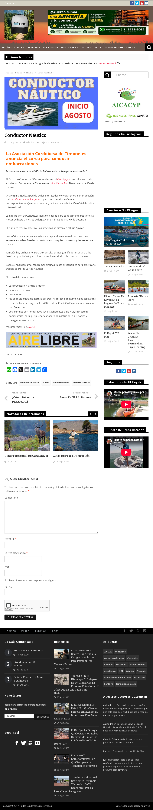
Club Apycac (64, 179)
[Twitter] (137, 3)
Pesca (25, 631)
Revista (32, 47)
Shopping (87, 47)
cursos (46, 382)
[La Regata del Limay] (126, 232)
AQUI (32, 327)
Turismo (41, 631)
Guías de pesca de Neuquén (71, 455)
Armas (11, 631)
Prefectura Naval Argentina (27, 199)
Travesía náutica (114, 266)
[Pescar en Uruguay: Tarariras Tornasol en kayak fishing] (138, 323)
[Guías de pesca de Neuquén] (75, 435)
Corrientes (132, 658)
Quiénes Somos (12, 47)
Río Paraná (139, 677)
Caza (55, 631)
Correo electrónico (16, 553)
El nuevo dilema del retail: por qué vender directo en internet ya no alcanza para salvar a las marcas (76, 711)
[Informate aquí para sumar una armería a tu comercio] (98, 22)
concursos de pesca (114, 658)
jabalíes (130, 671)
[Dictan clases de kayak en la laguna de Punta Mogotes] (114, 286)
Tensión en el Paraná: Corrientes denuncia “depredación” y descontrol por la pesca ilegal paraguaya (76, 784)
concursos (120, 651)
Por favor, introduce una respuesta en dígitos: (30, 580)
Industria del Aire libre (116, 47)
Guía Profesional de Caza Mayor (26, 455)
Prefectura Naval (81, 382)
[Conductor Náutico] (51, 128)
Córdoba (108, 664)
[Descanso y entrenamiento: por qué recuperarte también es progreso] (61, 759)
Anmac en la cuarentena (28, 650)
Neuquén (141, 671)
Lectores (49, 47)
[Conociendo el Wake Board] (138, 257)
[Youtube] (142, 3)
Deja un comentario (51, 142)
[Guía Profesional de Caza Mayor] (27, 435)
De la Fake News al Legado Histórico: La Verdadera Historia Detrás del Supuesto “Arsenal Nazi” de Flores (124, 727)
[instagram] (146, 3)
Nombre (10, 538)
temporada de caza (126, 683)
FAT (121, 671)
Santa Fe (108, 683)
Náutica (30, 142)
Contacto (9, 3)
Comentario (11, 497)
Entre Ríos (121, 664)
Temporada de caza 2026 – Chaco (129, 751)
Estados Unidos (138, 664)
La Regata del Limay (120, 240)
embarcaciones (61, 382)
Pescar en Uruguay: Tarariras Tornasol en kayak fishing (136, 340)
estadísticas (110, 671)
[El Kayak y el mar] (114, 323)
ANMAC (108, 651)
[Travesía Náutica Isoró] (138, 286)
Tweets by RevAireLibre (114, 121)
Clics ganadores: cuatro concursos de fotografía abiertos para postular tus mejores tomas (75, 657)
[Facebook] (132, 3)
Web (7, 566)
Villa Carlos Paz (59, 183)
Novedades (68, 47)
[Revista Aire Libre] (19, 25)
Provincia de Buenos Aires (117, 677)
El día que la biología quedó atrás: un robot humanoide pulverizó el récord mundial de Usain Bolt (76, 737)
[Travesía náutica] (114, 257)
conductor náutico (29, 382)
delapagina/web (142, 805)
